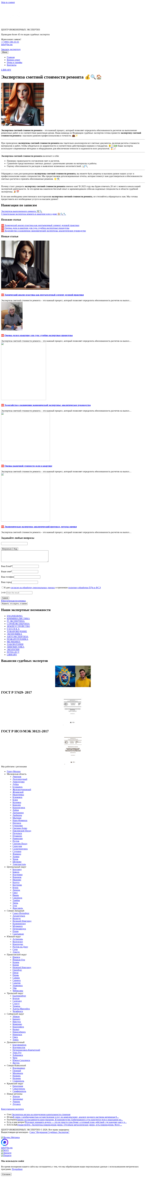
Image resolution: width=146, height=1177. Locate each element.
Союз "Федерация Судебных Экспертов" (49, 1132)
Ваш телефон (7, 577)
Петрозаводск (19, 929)
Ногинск (17, 823)
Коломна (17, 802)
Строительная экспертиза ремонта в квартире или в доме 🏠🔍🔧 (33, 214)
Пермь (16, 975)
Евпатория (18, 1086)
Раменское (18, 838)
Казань (16, 962)
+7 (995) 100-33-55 (10, 42)
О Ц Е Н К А (13, 629)
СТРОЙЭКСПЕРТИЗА (18, 623)
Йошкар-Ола (19, 959)
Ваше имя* (6, 571)
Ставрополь (18, 1081)
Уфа (15, 988)
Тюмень (16, 1006)
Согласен (6, 1174)
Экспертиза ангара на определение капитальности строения (41, 1114)
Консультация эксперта (12, 1109)
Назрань (17, 1076)
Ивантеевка (18, 794)
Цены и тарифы (14, 62)
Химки (16, 856)
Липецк (16, 890)
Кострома (17, 885)
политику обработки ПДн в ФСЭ (84, 587)
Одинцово (18, 825)
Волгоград (18, 941)
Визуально (7, 549)
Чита (15, 1057)
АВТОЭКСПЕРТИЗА (17, 636)
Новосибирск (19, 1032)
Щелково (17, 861)
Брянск (16, 872)
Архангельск (19, 916)
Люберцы (17, 815)
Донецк (16, 1101)
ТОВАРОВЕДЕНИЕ (17, 631)
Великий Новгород (22, 921)
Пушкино (17, 836)
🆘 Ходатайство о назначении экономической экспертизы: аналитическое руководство (43, 231)
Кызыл (16, 1029)
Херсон (16, 1096)
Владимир (18, 874)
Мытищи (17, 818)
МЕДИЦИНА (13, 642)
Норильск (17, 1034)
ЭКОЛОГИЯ (13, 649)
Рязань (16, 895)
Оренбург (17, 970)
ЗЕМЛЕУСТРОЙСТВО (18, 626)
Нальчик (17, 1078)
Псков (16, 931)
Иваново (17, 880)
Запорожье (18, 1099)
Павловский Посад (22, 831)
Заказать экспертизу (11, 49)
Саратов (17, 983)
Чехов (15, 859)
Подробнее (17, 1169)
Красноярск (18, 1027)
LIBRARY (6, 70)
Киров (16, 965)
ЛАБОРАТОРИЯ (15, 644)
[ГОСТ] (73, 725)
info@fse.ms (7, 44)
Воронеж (17, 877)
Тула (15, 905)
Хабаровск (18, 1055)
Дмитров (17, 776)
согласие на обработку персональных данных (33, 587)
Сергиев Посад (20, 843)
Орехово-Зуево (20, 828)
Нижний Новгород (22, 967)
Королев (17, 805)
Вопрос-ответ (13, 60)
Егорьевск (18, 787)
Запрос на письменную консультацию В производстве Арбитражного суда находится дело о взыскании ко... (70, 1119)
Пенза (15, 972)
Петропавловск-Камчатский (26, 1050)
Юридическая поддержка (13, 601)
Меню (4, 52)
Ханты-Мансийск (21, 1008)
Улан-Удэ (17, 1052)
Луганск (17, 1104)
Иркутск (17, 1021)
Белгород (17, 869)
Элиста (16, 952)
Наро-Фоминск (20, 820)
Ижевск (16, 957)
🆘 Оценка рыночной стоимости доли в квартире (26, 466)
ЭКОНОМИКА (14, 634)
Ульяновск (18, 985)
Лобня (16, 810)
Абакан (16, 1016)
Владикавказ (19, 1068)
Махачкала (18, 1073)
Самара (16, 978)
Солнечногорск (20, 849)
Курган (16, 998)
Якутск (16, 1063)
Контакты (11, 65)
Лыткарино (18, 812)
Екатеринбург (19, 996)
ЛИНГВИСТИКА (15, 647)
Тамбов (16, 900)
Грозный (17, 1070)
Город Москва (14, 771)
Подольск (17, 833)
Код (15, 549)
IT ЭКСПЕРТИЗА (16, 621)
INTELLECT (13, 652)
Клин (15, 800)
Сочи (15, 949)
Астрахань (18, 939)
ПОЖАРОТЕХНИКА (17, 639)
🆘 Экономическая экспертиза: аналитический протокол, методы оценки (39, 526)
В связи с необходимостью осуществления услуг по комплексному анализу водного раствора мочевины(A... (66, 1117)
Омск (15, 1037)
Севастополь (19, 1088)
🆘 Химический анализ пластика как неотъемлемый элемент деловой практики (40, 225)
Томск (16, 1039)
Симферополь (19, 1091)
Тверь (15, 903)
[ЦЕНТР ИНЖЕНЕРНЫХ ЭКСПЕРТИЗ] (13, 24)
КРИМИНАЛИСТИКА (18, 618)
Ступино (17, 851)
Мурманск (18, 926)
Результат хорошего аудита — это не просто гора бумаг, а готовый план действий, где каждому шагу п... (76, 1122)
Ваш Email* (6, 566)
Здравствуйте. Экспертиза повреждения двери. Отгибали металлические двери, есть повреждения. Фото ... (69, 1125)
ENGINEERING (15, 616)
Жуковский (18, 792)
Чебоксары (18, 990)
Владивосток (19, 1047)
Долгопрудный (20, 779)
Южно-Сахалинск (21, 1060)
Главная (11, 57)
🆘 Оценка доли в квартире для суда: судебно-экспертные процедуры (35, 228)
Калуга (16, 882)
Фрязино (17, 854)
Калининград (19, 923)
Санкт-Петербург (21, 913)
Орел (15, 892)
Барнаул (16, 1019)
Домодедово (19, 782)
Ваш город (6, 582)
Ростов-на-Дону (20, 947)
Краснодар (18, 944)
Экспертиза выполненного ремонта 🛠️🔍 (21, 211)
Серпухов (17, 846)
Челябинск (18, 1011)
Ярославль (18, 908)
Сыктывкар (18, 934)
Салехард (17, 1001)
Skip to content (8, 2)
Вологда (17, 918)
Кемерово (17, 1024)
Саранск (17, 980)
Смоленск (17, 898)
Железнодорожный (22, 789)
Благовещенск (19, 1045)
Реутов (16, 841)
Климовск (17, 797)
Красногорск (19, 807)
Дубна (16, 784)
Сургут (16, 1003)
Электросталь (19, 864)
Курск (15, 887)
